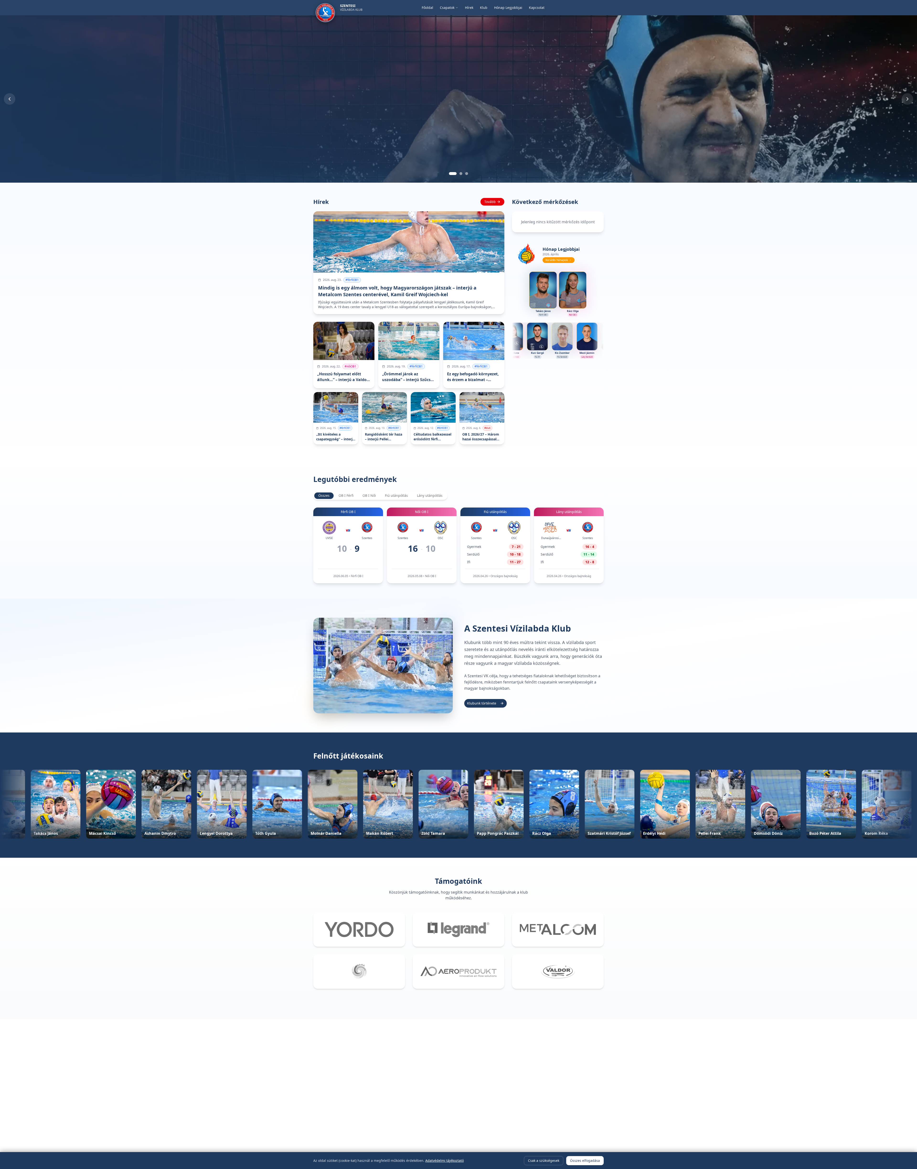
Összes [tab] (324, 495)
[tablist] (380, 495)
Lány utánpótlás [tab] (430, 495)
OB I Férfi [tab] (346, 495)
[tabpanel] (458, 545)
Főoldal (427, 7)
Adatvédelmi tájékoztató (444, 1160)
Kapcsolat (536, 7)
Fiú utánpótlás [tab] (396, 495)
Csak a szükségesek (543, 1160)
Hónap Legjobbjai (508, 7)
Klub (483, 7)
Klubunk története (481, 703)
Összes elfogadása (585, 1160)
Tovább (490, 201)
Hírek (469, 7)
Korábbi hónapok (556, 260)
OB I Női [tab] (369, 495)
